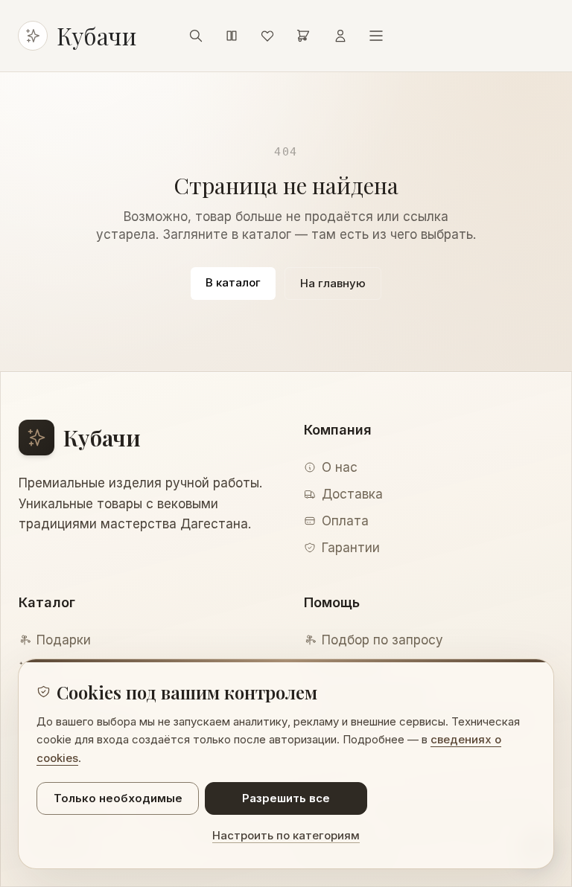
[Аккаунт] (340, 35)
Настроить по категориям (286, 835)
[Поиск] (195, 35)
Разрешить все (286, 798)
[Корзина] (303, 35)
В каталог (233, 282)
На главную (333, 283)
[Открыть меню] (376, 35)
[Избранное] (267, 35)
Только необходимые (118, 798)
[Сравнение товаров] (231, 35)
